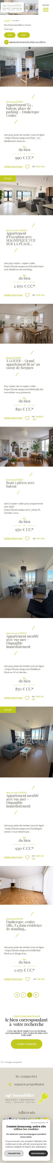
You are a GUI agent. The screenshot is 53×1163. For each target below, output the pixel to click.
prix (9, 35)
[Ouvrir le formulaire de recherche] (26, 7)
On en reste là (38, 1123)
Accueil (7, 20)
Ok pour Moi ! (38, 1153)
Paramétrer (14, 1153)
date (23, 35)
